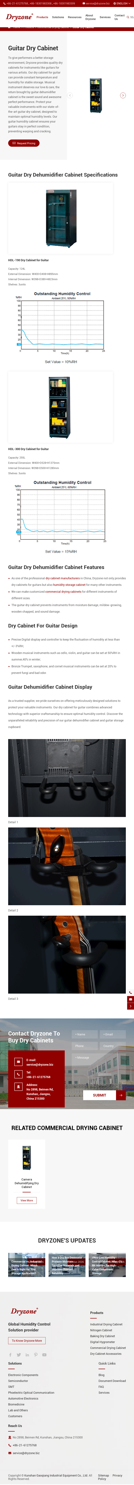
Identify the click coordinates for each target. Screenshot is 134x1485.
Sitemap (103, 1475)
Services (105, 17)
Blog (101, 1375)
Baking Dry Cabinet (102, 1336)
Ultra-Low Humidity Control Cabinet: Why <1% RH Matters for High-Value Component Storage (107, 1265)
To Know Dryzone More (27, 1340)
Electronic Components (23, 1375)
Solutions (58, 17)
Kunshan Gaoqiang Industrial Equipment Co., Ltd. (56, 1475)
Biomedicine (16, 1404)
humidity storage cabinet (69, 584)
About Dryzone (90, 17)
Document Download (112, 1381)
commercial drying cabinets (63, 591)
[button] (70, 95)
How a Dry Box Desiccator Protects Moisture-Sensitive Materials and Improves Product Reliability (67, 1265)
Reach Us (15, 1426)
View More (27, 1200)
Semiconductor (18, 1381)
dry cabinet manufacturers (63, 578)
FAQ (101, 1386)
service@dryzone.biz (98, 3)
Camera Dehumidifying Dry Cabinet (27, 1183)
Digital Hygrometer (102, 1342)
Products (42, 17)
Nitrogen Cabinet (101, 1330)
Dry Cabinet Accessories (105, 1353)
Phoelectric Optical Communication (31, 1392)
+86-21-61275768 (17, 3)
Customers (15, 1416)
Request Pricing (23, 143)
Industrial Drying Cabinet (106, 1324)
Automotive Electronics (23, 1398)
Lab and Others (18, 1410)
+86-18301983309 (64, 3)
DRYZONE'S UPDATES (67, 1240)
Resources (75, 17)
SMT (11, 1386)
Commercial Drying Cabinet (108, 1348)
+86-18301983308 (40, 3)
